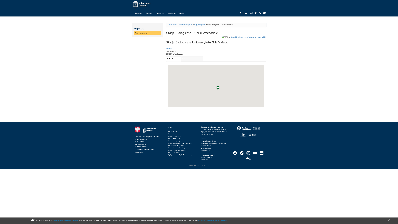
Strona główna (172, 25)
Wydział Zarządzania (174, 152)
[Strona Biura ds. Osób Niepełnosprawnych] (260, 13)
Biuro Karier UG (205, 150)
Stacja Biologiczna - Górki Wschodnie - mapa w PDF (248, 37)
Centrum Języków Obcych (208, 141)
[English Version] (246, 13)
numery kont (139, 152)
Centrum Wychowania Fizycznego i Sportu (213, 143)
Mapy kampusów (141, 33)
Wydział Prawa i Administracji (177, 150)
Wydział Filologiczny (174, 138)
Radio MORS (204, 160)
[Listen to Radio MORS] (251, 13)
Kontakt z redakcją (206, 157)
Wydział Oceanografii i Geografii (177, 148)
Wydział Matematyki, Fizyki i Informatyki (180, 143)
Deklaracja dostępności (208, 155)
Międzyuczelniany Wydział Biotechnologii (180, 155)
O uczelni (182, 25)
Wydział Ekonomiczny (174, 136)
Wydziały (170, 127)
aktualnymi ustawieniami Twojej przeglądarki (212, 220)
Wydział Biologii (172, 131)
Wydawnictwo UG (206, 148)
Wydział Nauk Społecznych (176, 145)
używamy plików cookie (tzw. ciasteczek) (66, 220)
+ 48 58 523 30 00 (148, 149)
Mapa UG (139, 28)
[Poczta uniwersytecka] (264, 13)
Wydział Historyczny (174, 141)
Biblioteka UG (205, 139)
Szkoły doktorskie (206, 146)
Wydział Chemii (172, 134)
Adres (169, 48)
